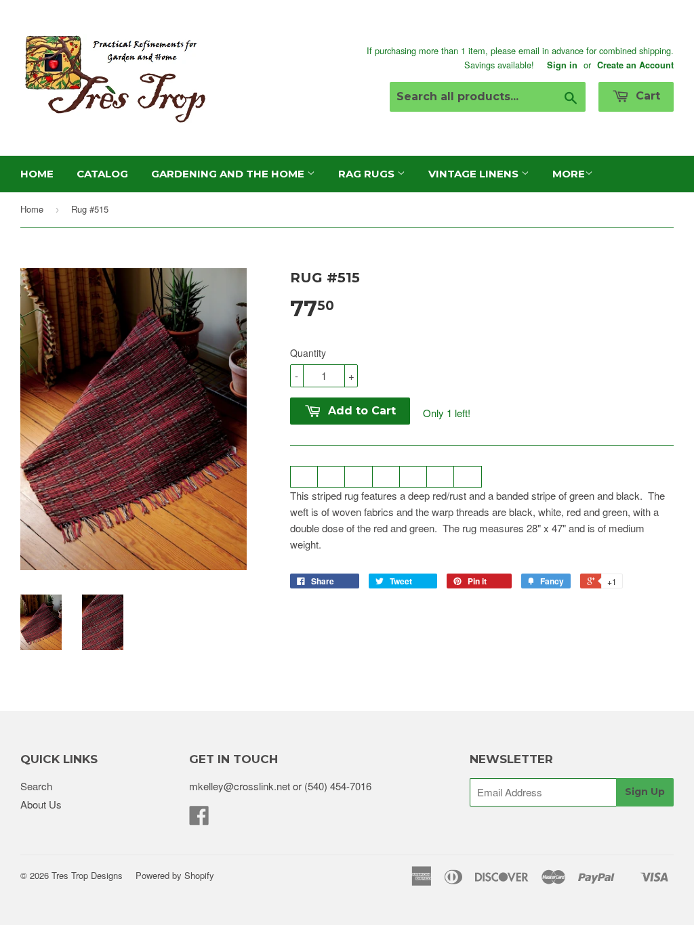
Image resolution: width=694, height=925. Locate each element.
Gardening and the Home (229, 173)
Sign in (562, 65)
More (568, 173)
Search (36, 786)
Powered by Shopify (175, 875)
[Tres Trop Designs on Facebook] (199, 819)
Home (37, 173)
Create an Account (635, 65)
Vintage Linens (474, 173)
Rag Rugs (367, 173)
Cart (646, 95)
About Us (41, 804)
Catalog (102, 173)
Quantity (308, 353)
